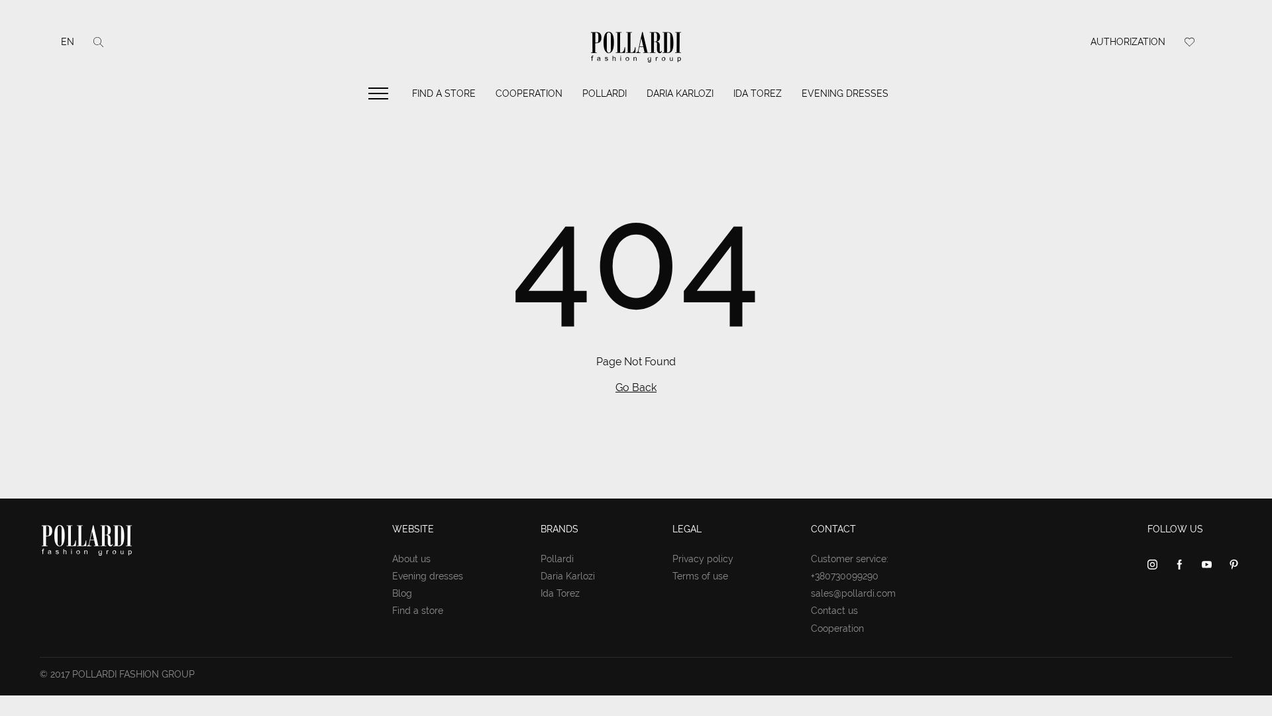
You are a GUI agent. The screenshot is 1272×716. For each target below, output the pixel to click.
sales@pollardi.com (853, 593)
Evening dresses (845, 93)
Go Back (636, 387)
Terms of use (700, 576)
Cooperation (529, 93)
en (67, 41)
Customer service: (849, 559)
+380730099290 (844, 576)
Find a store (444, 93)
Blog (402, 593)
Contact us (834, 610)
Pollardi (604, 93)
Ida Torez (757, 93)
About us (411, 559)
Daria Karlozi (680, 93)
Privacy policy (702, 559)
